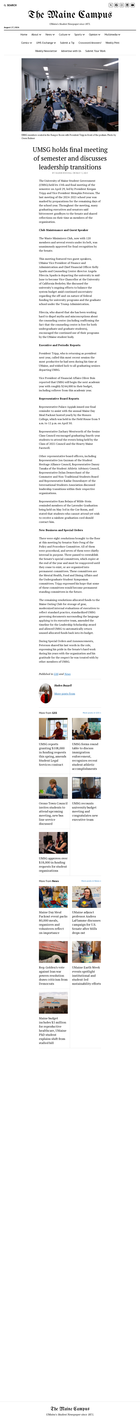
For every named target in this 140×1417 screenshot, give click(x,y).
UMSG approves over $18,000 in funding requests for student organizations (53, 864)
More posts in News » (91, 881)
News (48, 34)
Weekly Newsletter (46, 51)
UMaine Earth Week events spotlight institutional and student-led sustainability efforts (86, 975)
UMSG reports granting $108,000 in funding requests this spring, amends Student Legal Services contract (52, 754)
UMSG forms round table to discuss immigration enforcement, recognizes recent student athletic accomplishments (85, 756)
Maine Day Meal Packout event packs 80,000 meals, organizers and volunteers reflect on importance (53, 922)
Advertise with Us (71, 51)
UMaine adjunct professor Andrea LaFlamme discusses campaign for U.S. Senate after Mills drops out (86, 922)
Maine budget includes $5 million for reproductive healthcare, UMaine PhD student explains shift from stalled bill (52, 1030)
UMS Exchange (44, 42)
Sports (78, 34)
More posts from (64, 693)
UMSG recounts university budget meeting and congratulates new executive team (85, 811)
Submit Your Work (95, 51)
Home (23, 34)
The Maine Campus (70, 15)
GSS (56, 674)
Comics (25, 42)
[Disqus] (70, 1094)
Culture (63, 34)
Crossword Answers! (90, 42)
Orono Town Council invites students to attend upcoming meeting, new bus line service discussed (53, 813)
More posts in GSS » (92, 712)
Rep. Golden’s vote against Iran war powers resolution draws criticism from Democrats (53, 975)
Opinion (93, 34)
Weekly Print (113, 42)
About (34, 34)
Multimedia (110, 34)
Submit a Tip (67, 42)
